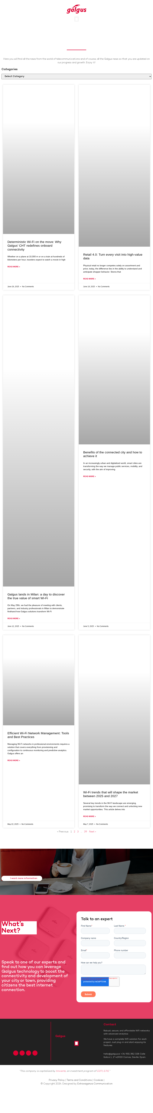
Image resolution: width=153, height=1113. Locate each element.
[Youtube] (35, 1053)
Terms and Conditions (79, 1080)
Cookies (98, 1080)
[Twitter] (22, 1053)
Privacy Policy (57, 1080)
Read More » (13, 267)
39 (85, 832)
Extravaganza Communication (95, 1084)
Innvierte (61, 1071)
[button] (76, 19)
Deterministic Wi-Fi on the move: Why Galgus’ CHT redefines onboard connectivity (34, 245)
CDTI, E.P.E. (103, 1071)
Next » (92, 832)
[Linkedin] (28, 1053)
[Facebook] (15, 1053)
